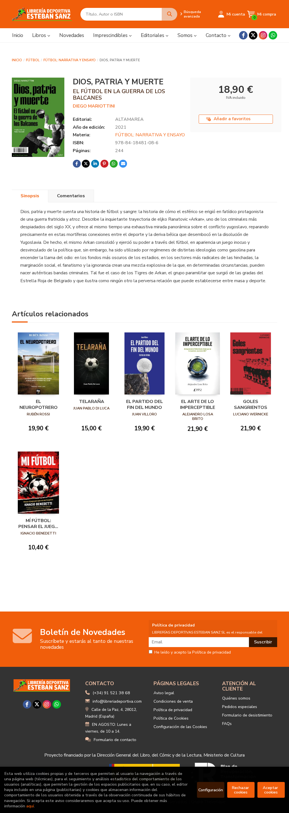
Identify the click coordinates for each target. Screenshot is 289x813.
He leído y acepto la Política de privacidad (192, 652)
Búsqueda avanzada (192, 14)
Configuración (210, 790)
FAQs (227, 723)
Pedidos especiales (239, 706)
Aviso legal (164, 693)
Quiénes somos (236, 698)
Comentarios (71, 196)
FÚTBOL (33, 60)
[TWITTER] (253, 35)
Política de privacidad (173, 710)
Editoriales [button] (153, 35)
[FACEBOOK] (243, 35)
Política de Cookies (171, 718)
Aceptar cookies (271, 790)
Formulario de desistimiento (247, 715)
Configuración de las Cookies (180, 726)
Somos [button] (186, 35)
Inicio (17, 60)
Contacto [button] (217, 35)
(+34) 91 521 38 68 (111, 693)
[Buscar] (169, 14)
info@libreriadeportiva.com (117, 701)
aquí (30, 806)
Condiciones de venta (173, 701)
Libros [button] (39, 35)
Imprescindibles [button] (111, 35)
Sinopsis (30, 196)
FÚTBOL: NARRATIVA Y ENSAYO (69, 60)
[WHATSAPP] (273, 35)
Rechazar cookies (241, 790)
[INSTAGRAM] (263, 35)
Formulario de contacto (115, 739)
